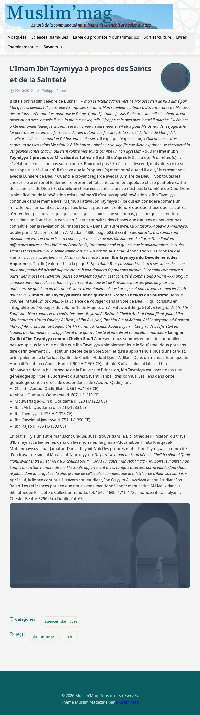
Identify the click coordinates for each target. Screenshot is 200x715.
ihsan (68, 636)
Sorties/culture (157, 37)
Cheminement (20, 47)
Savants (51, 47)
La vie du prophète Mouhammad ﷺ (106, 37)
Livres (181, 37)
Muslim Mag (127, 702)
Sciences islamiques (49, 37)
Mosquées (17, 37)
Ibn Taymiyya (43, 636)
